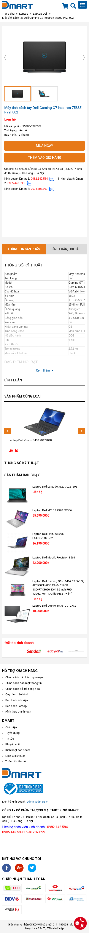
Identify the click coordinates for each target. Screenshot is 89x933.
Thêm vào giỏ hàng (44, 158)
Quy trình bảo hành (17, 694)
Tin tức (9, 738)
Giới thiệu (11, 727)
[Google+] (19, 868)
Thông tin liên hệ (15, 761)
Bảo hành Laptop (16, 706)
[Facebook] (6, 868)
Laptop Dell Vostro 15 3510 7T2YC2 (54, 605)
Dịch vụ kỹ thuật (15, 755)
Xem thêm (43, 370)
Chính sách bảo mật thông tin (23, 683)
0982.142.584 (39, 178)
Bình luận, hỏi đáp (66, 249)
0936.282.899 (39, 188)
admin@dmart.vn (37, 801)
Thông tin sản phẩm (24, 249)
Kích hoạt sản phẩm (17, 750)
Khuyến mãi (12, 744)
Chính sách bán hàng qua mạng (24, 677)
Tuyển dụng (12, 732)
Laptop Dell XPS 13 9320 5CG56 (52, 510)
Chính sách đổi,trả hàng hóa (22, 688)
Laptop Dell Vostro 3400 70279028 (30, 440)
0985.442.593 (16, 183)
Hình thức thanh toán (18, 711)
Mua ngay (44, 146)
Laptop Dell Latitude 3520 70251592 (54, 486)
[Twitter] (32, 868)
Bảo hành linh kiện (16, 700)
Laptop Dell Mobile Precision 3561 (53, 557)
